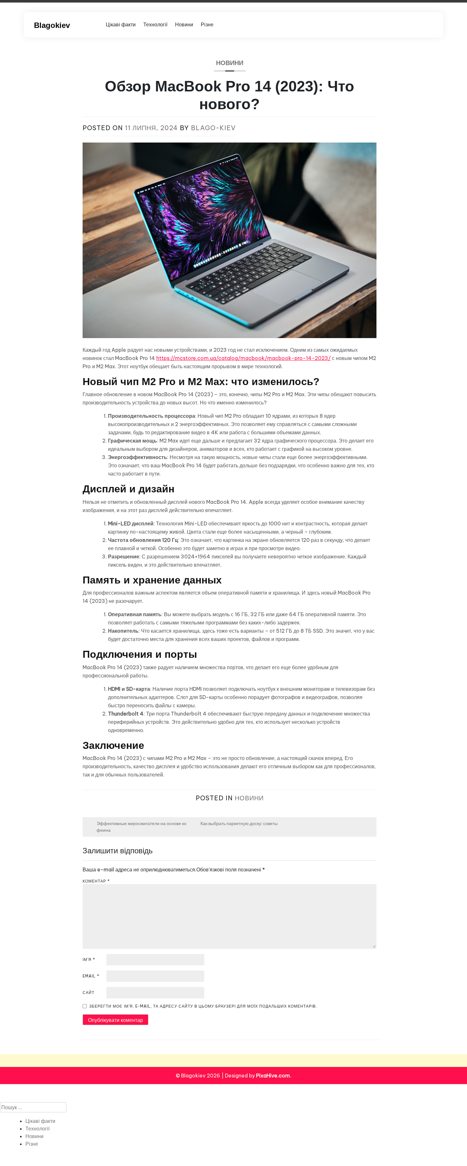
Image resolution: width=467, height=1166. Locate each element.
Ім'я (89, 959)
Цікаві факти (121, 24)
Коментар (96, 881)
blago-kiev (213, 128)
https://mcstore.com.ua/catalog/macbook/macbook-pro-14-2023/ (243, 358)
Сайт (88, 992)
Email (91, 976)
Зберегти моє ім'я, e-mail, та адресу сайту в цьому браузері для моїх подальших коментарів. (203, 1006)
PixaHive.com (273, 1075)
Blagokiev (52, 25)
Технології (155, 24)
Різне (207, 24)
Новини (184, 24)
